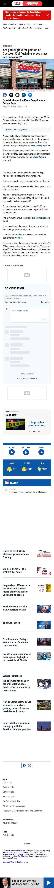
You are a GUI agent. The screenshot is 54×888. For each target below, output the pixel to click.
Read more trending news (16, 129)
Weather (13, 24)
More (47, 28)
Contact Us (7, 782)
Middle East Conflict (25, 28)
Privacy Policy (23, 854)
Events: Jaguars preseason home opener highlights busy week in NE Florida (17, 657)
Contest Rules (8, 792)
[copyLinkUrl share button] (24, 95)
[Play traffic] (41, 452)
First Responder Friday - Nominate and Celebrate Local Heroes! (15, 642)
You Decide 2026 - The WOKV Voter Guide (14, 570)
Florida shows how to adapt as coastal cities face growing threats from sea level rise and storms (17, 706)
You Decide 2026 (9, 28)
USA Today (36, 145)
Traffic (21, 24)
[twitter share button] (11, 95)
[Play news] (12, 452)
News (5, 24)
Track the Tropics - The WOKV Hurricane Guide (15, 608)
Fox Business (40, 218)
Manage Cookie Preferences (15, 862)
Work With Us (8, 787)
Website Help (8, 835)
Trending (7, 46)
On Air (28, 24)
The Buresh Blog (11, 622)
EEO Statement (9, 796)
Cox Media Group (17, 851)
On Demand (37, 24)
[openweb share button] (30, 95)
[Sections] (5, 4)
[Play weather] (26, 452)
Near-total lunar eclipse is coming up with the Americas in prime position (17, 726)
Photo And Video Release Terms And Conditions (22, 811)
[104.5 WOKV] (27, 3)
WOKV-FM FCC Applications (14, 806)
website (19, 238)
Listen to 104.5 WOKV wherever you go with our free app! (16, 554)
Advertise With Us (10, 823)
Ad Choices (23, 856)
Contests (38, 28)
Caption (46, 86)
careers (43, 856)
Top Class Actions (37, 157)
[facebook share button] (5, 95)
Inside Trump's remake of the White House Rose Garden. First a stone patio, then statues (17, 685)
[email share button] (17, 95)
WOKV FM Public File (11, 801)
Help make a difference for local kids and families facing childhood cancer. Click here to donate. (23, 15)
